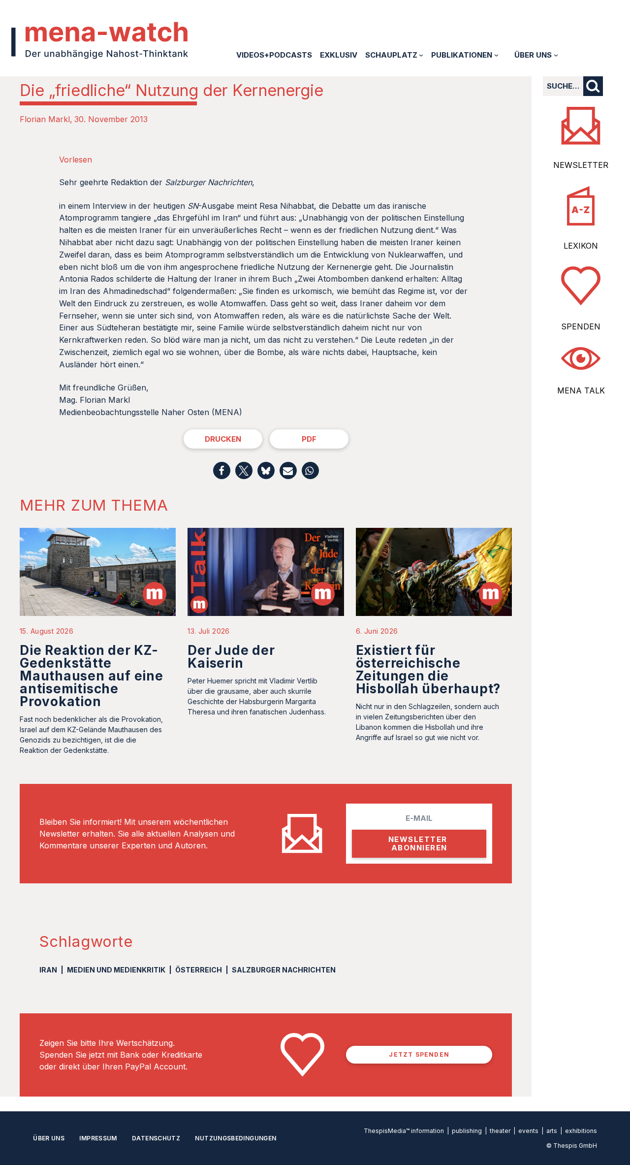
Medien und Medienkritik (116, 970)
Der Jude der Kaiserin (231, 657)
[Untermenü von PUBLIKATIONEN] (496, 55)
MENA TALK (581, 390)
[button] (221, 470)
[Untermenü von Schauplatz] (421, 55)
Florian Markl (45, 119)
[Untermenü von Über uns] (556, 55)
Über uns (48, 1138)
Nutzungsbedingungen (235, 1138)
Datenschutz (156, 1138)
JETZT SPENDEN (419, 1054)
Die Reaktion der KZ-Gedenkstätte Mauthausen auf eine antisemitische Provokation (91, 676)
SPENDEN (580, 326)
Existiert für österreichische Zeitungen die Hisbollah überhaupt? (428, 669)
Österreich (198, 970)
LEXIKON (581, 246)
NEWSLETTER (580, 165)
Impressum (98, 1138)
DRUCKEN (223, 439)
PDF (309, 439)
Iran (48, 970)
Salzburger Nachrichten (284, 970)
